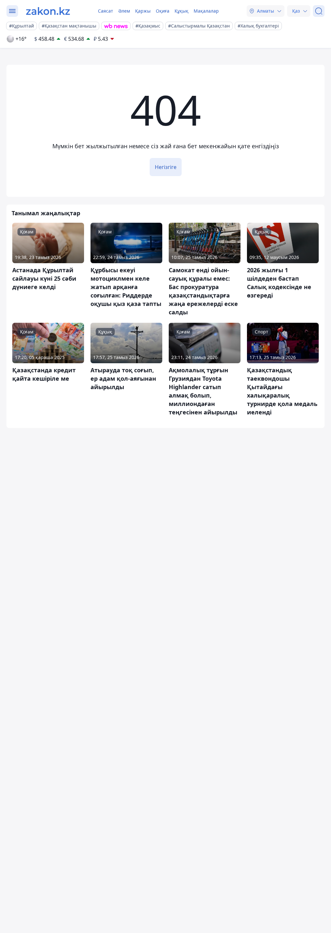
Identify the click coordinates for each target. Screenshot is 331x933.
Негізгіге (165, 167)
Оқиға (162, 11)
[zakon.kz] (48, 11)
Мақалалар (206, 11)
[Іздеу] (319, 11)
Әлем (124, 11)
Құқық (181, 11)
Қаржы (143, 11)
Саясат (105, 11)
